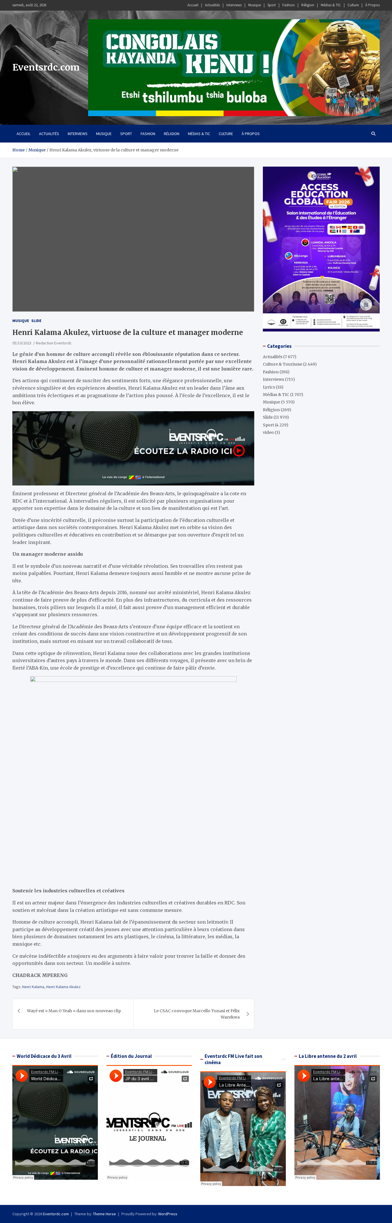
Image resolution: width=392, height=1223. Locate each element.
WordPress (167, 1213)
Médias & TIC (331, 5)
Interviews (234, 5)
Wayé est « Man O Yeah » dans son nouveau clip (74, 1010)
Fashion (288, 5)
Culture (353, 5)
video (268, 432)
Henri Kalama (33, 986)
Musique (254, 5)
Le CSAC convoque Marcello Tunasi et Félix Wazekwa (197, 1014)
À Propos (372, 5)
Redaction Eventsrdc (54, 343)
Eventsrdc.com (45, 67)
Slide (36, 320)
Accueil (192, 5)
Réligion (307, 5)
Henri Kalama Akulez (63, 986)
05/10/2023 (21, 343)
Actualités (212, 5)
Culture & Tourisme (282, 364)
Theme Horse (104, 1213)
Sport (271, 5)
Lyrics (269, 387)
